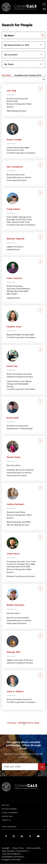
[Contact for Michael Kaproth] (40, 237)
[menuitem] (44, 4)
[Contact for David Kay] (40, 349)
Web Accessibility (34, 848)
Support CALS (7, 816)
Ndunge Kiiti (13, 652)
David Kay (12, 366)
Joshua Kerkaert (15, 504)
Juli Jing (11, 90)
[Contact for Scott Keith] (40, 401)
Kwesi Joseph (14, 139)
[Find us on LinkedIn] (22, 836)
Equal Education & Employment (15, 851)
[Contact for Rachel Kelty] (40, 440)
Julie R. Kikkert (15, 691)
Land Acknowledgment (11, 854)
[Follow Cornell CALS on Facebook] (6, 836)
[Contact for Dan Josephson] (40, 165)
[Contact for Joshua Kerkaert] (40, 487)
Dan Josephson (15, 166)
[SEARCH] (44, 4)
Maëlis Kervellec (15, 605)
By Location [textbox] (10, 54)
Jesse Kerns (13, 553)
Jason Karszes (14, 278)
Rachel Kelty (13, 457)
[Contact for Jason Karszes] (40, 261)
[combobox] (23, 43)
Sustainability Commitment (13, 857)
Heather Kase (14, 326)
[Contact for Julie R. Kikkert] (40, 675)
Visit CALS (6, 805)
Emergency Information (11, 860)
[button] (44, 9)
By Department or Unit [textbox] (16, 45)
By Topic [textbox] (9, 64)
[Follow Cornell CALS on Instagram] (14, 836)
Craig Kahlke (13, 209)
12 (26, 723)
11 (24, 723)
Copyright (6, 848)
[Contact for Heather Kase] (40, 310)
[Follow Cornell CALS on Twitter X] (30, 836)
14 (30, 723)
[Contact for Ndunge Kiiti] (40, 635)
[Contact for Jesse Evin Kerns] (40, 537)
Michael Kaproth (15, 238)
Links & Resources (9, 826)
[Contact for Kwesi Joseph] (40, 123)
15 (32, 723)
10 (22, 723)
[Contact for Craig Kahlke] (40, 192)
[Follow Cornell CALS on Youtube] (38, 836)
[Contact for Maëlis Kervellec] (40, 588)
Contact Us (6, 820)
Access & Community (10, 812)
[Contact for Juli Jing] (40, 88)
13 (28, 723)
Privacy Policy (18, 848)
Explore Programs (9, 809)
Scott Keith (13, 417)
